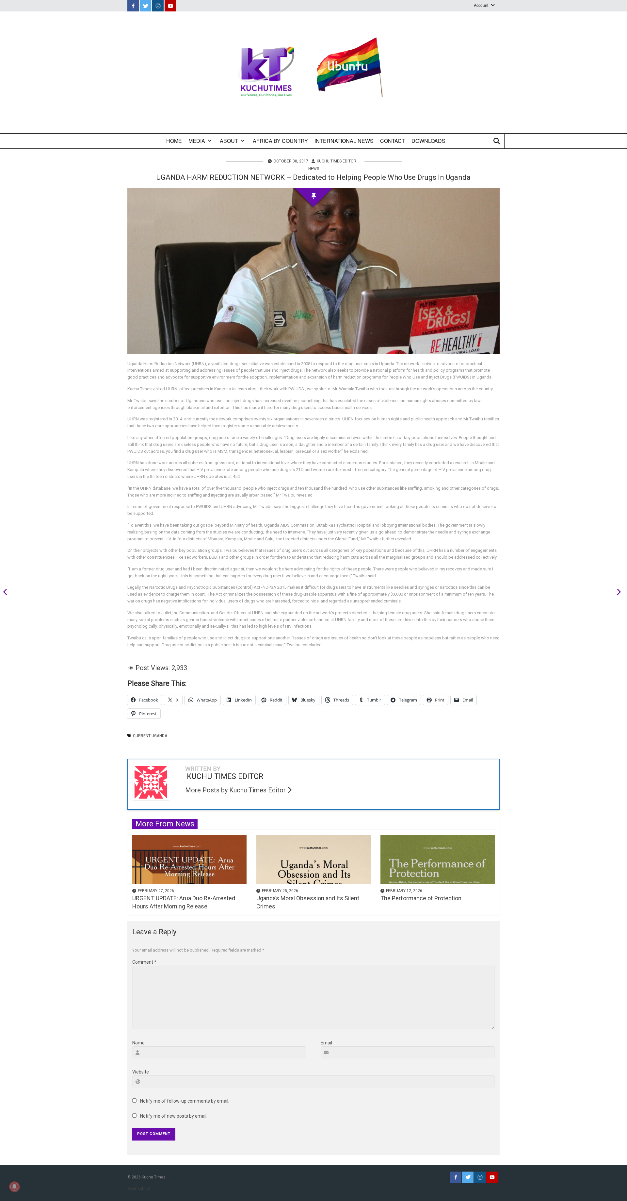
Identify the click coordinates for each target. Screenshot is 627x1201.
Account (481, 5)
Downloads (428, 140)
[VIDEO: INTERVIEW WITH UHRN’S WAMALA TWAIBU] (7, 593)
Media (196, 140)
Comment (144, 962)
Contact (392, 140)
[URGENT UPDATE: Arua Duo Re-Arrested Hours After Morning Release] (189, 859)
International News (344, 140)
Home (174, 140)
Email (326, 1042)
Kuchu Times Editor (336, 161)
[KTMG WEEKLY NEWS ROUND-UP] (616, 593)
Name (138, 1042)
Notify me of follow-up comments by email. (184, 1101)
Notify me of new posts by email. (173, 1116)
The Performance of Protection (420, 898)
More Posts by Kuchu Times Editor (236, 790)
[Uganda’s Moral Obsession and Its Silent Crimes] (313, 859)
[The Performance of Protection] (437, 859)
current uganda (150, 736)
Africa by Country (280, 140)
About (229, 140)
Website (140, 1071)
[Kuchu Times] (313, 72)
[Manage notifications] (14, 1186)
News (313, 168)
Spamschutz (138, 1188)
